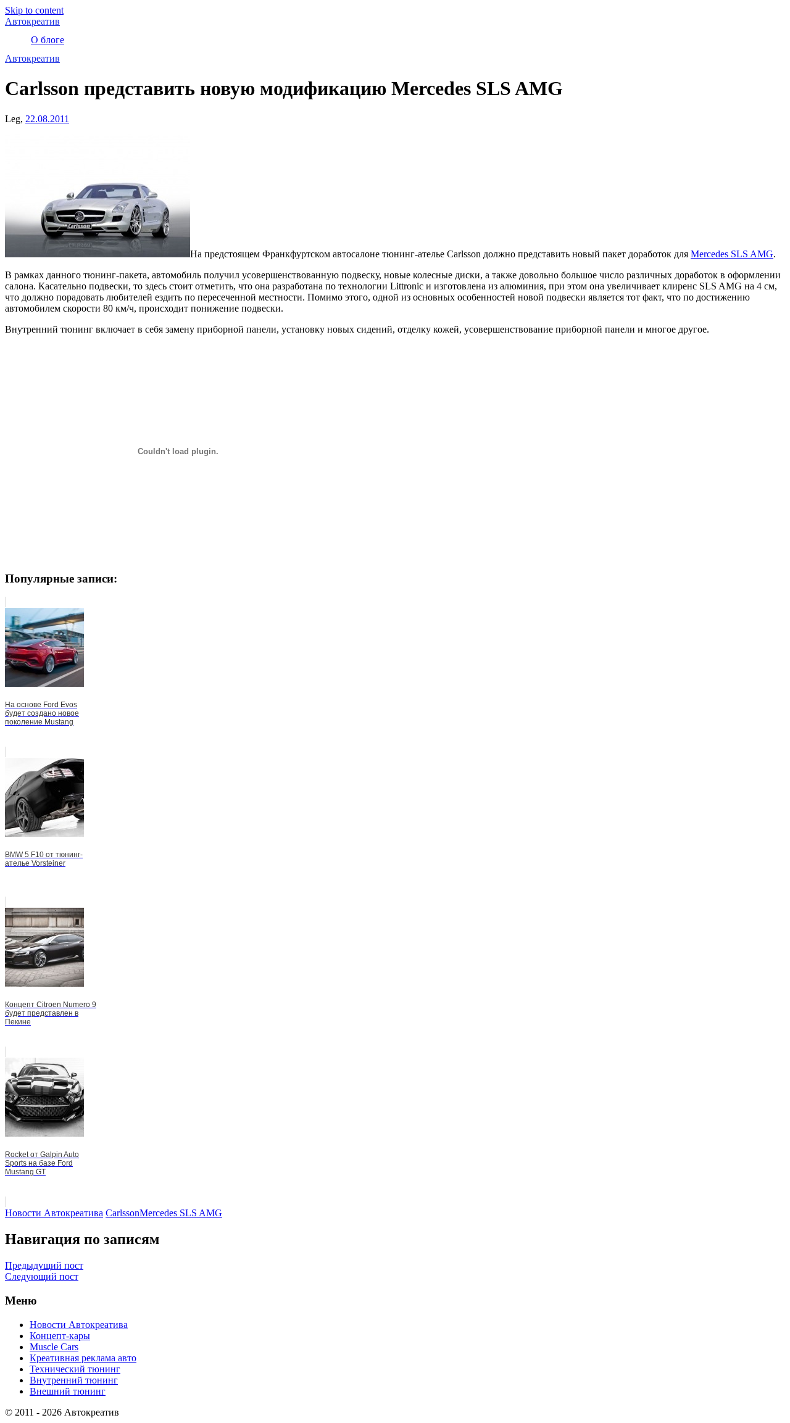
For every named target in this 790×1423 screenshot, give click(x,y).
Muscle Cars (54, 1347)
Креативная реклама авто (83, 1358)
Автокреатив (32, 21)
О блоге (47, 40)
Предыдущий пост (44, 1265)
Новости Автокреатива (54, 1213)
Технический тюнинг (75, 1369)
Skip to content (34, 10)
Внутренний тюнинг (74, 1380)
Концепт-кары (60, 1335)
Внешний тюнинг (68, 1391)
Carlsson (122, 1213)
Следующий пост (41, 1276)
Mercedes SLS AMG (732, 254)
